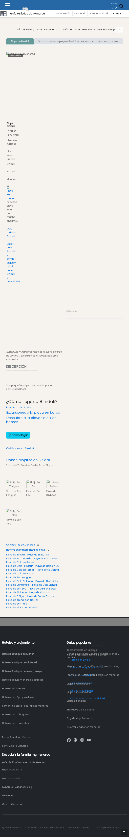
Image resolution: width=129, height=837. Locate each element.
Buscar (117, 13)
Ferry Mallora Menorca (15, 746)
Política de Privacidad (52, 827)
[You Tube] (89, 739)
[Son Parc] (14, 513)
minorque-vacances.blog (17, 787)
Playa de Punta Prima (46, 558)
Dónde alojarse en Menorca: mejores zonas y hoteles (93, 655)
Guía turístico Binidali (11, 232)
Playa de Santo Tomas (40, 596)
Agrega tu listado (99, 13)
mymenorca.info (12, 769)
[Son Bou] (34, 484)
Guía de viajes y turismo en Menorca (36, 29)
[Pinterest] (75, 739)
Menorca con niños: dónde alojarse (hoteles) (93, 666)
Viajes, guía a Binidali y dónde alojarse (11, 253)
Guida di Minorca (12, 804)
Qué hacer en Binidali (20, 448)
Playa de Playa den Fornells (22, 607)
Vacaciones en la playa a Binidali (78, 41)
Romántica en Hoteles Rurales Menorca (25, 705)
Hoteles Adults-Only (14, 688)
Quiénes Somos (11, 827)
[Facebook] (69, 739)
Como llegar (19, 435)
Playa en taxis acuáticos (20, 407)
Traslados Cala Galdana (81, 709)
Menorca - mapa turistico (111, 29)
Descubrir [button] (79, 13)
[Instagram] (82, 739)
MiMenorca (8, 795)
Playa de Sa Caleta (48, 569)
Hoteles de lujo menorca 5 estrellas (22, 679)
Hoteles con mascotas (15, 723)
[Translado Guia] (114, 4)
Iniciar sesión (63, 13)
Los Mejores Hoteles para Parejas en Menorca (93, 675)
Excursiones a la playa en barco (33, 412)
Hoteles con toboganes (16, 714)
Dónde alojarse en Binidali (28, 460)
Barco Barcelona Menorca (17, 737)
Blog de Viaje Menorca (80, 718)
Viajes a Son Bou (76, 701)
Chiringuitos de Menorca (20, 544)
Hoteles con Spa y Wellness (18, 697)
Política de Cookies (78, 827)
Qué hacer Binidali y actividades (13, 274)
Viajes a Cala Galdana (79, 692)
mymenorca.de (11, 778)
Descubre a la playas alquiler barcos (31, 419)
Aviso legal (30, 827)
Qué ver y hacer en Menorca (83, 727)
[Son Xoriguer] (14, 484)
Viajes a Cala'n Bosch (79, 683)
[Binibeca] (54, 484)
